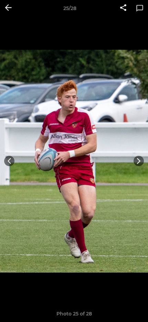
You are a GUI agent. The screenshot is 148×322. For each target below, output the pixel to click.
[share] (123, 8)
